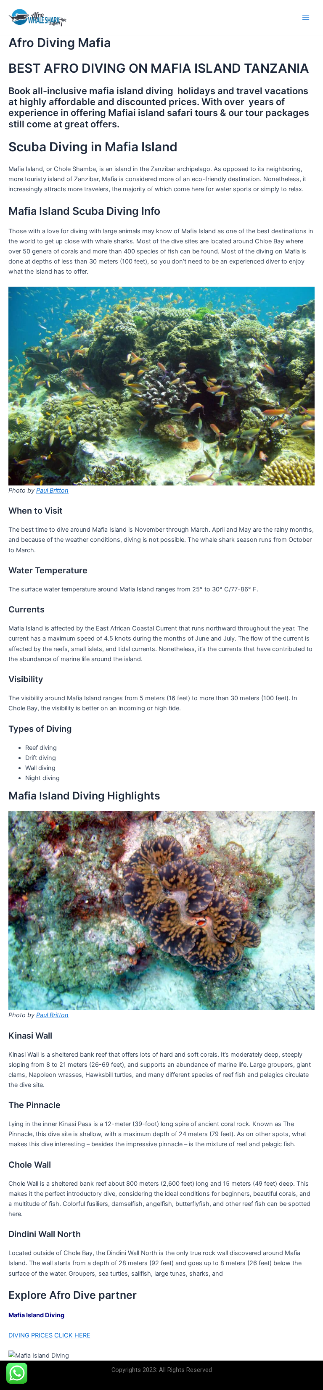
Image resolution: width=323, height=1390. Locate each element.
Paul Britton (52, 490)
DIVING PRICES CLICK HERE (49, 1335)
